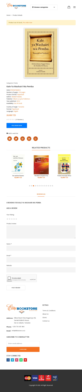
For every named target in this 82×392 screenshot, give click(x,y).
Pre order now (27, 22)
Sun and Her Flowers (18, 175)
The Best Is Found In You (41, 175)
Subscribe (23, 349)
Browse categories (41, 7)
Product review (11, 224)
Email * (8, 255)
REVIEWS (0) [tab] (41, 194)
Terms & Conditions (49, 311)
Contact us (46, 321)
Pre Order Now (17, 125)
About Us (45, 314)
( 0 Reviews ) (19, 119)
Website (9, 265)
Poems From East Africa (64, 175)
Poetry (16, 83)
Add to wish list (13, 133)
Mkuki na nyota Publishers (21, 99)
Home (8, 15)
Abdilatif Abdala (17, 97)
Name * (9, 244)
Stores (44, 317)
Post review (16, 288)
